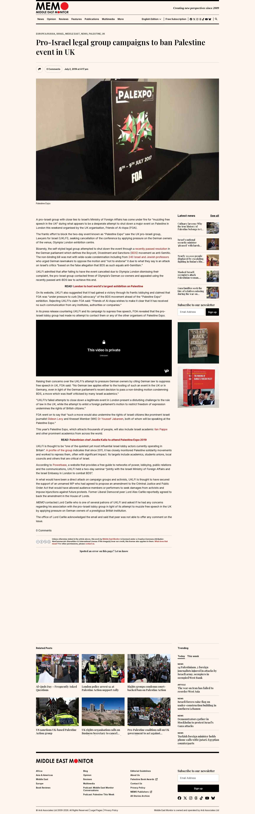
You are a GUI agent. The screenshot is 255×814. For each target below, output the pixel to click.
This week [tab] (193, 656)
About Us (135, 775)
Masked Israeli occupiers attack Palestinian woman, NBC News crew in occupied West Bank (189, 275)
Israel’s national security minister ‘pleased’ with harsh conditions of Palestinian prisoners (189, 242)
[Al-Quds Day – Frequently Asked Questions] (57, 668)
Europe (39, 783)
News (40, 19)
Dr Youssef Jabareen (110, 418)
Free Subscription (176, 19)
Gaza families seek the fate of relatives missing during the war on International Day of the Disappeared (191, 291)
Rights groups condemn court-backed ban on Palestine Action (147, 688)
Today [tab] (181, 656)
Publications (92, 19)
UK (103, 33)
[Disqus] (104, 594)
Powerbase (60, 464)
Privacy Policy (137, 787)
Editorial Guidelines (140, 771)
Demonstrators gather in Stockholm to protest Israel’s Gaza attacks (195, 722)
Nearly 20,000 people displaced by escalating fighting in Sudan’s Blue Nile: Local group (190, 259)
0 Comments (53, 69)
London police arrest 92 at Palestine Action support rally (100, 688)
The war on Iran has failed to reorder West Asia (195, 689)
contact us (89, 544)
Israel (60, 33)
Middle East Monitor (111, 539)
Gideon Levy (55, 418)
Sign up (212, 312)
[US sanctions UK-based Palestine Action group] (57, 712)
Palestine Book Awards (142, 779)
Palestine (95, 33)
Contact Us (136, 783)
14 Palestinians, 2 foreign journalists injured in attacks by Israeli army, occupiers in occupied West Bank (197, 672)
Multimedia (108, 19)
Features (76, 19)
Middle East (72, 33)
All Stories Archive (140, 796)
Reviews (63, 19)
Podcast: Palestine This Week (98, 794)
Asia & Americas (44, 775)
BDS (134, 252)
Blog (85, 771)
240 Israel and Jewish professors (149, 257)
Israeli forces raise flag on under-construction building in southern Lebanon (197, 705)
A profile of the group (59, 450)
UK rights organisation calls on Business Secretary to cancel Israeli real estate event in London (103, 732)
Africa (39, 771)
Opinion (51, 19)
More (121, 19)
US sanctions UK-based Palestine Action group (56, 731)
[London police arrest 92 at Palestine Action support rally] (103, 668)
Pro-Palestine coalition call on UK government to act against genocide (148, 732)
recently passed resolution (151, 248)
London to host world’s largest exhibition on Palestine (108, 286)
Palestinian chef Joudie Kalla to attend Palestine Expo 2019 (108, 439)
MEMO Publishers (139, 792)
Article (182, 685)
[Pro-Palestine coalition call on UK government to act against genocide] (149, 712)
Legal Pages (96, 810)
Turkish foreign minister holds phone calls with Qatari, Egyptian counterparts (198, 740)
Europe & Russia (45, 33)
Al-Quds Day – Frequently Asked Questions (56, 688)
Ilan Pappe (160, 429)
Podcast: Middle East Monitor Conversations (98, 789)
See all (214, 215)
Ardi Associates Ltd (210, 810)
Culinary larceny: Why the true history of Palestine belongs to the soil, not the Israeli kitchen (191, 226)
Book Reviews (43, 787)
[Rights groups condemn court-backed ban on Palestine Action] (149, 668)
